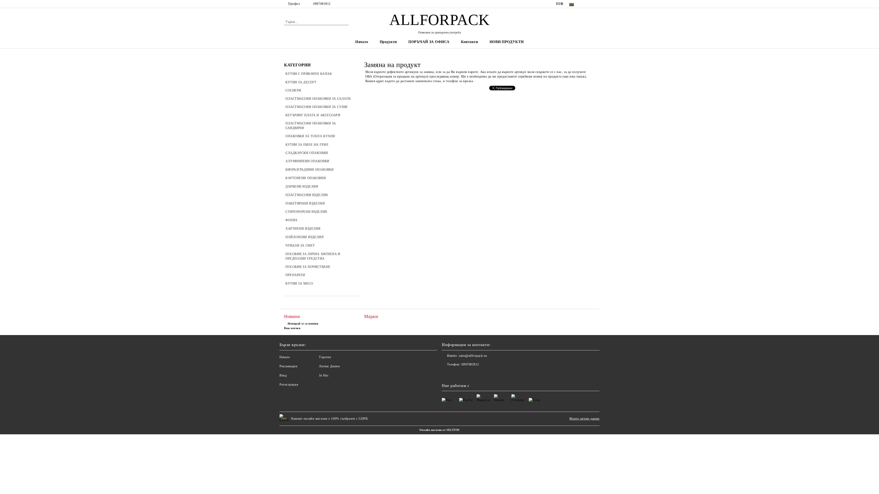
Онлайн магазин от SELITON (439, 430)
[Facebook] (585, 3)
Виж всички (292, 328)
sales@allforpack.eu (473, 355)
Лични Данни (329, 366)
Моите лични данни (584, 418)
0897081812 (322, 3)
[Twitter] (592, 3)
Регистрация (288, 384)
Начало (361, 42)
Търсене (325, 357)
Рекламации (288, 366)
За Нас (323, 375)
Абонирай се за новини (302, 323)
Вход (283, 375)
